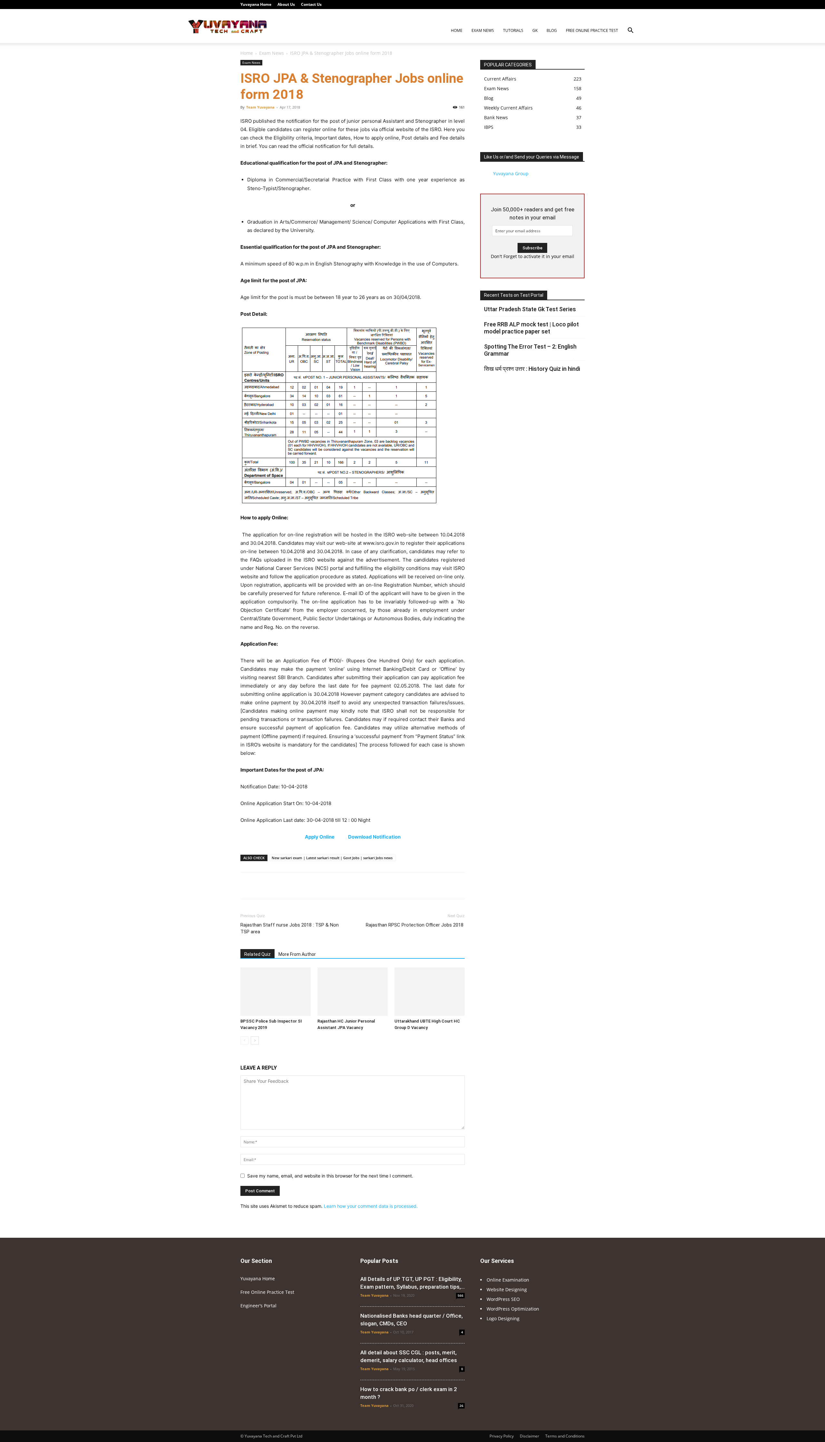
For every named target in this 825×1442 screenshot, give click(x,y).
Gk (535, 30)
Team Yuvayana (260, 107)
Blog (552, 30)
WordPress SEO (503, 1299)
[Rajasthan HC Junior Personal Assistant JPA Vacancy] (352, 991)
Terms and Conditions (565, 1436)
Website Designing (507, 1289)
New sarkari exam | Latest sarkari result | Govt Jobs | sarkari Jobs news (332, 857)
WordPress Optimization (513, 1309)
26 (461, 1405)
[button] (630, 31)
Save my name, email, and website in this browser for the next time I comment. (330, 1175)
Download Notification (374, 837)
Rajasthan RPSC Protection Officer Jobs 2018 (415, 925)
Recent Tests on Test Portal (513, 295)
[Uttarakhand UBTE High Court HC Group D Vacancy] (429, 991)
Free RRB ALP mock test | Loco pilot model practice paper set (531, 328)
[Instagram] (537, 4)
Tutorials (513, 30)
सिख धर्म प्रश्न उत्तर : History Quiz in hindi (532, 368)
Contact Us (311, 4)
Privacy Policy (502, 1436)
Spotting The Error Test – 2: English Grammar (530, 350)
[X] (569, 4)
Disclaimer (529, 1436)
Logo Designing (503, 1318)
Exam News (482, 30)
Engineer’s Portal (258, 1306)
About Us (286, 4)
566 (460, 1295)
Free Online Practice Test (592, 30)
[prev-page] (244, 1040)
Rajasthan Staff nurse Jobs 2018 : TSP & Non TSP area (289, 928)
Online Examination (508, 1280)
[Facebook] (526, 4)
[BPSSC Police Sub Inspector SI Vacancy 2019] (275, 991)
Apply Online (320, 837)
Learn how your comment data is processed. (371, 1206)
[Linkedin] (548, 4)
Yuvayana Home (255, 4)
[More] (447, 885)
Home (456, 30)
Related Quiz (257, 954)
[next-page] (255, 1040)
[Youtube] (580, 4)
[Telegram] (558, 4)
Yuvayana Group (511, 173)
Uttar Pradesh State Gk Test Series (530, 309)
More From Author (297, 954)
